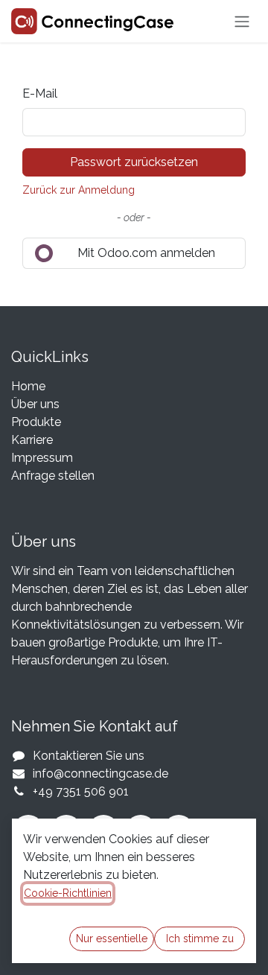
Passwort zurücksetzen (134, 162)
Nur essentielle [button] (111, 938)
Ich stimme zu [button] (200, 938)
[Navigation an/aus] (242, 21)
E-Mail (39, 93)
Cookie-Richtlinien (68, 893)
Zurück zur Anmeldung (78, 190)
